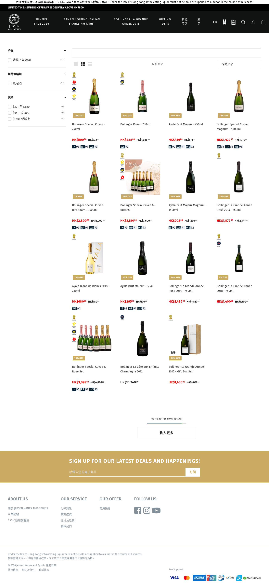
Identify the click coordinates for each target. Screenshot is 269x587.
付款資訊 (66, 508)
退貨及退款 (67, 520)
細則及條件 (28, 569)
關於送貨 (66, 514)
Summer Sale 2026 (41, 21)
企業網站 (13, 514)
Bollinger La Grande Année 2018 (131, 21)
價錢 (10, 97)
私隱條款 (44, 569)
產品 (199, 21)
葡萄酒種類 (15, 74)
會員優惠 (104, 508)
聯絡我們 (66, 526)
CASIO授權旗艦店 (18, 520)
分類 (10, 51)
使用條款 (13, 569)
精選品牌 (185, 21)
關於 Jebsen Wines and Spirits (28, 508)
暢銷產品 (227, 64)
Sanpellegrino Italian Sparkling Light (82, 21)
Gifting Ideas (165, 21)
